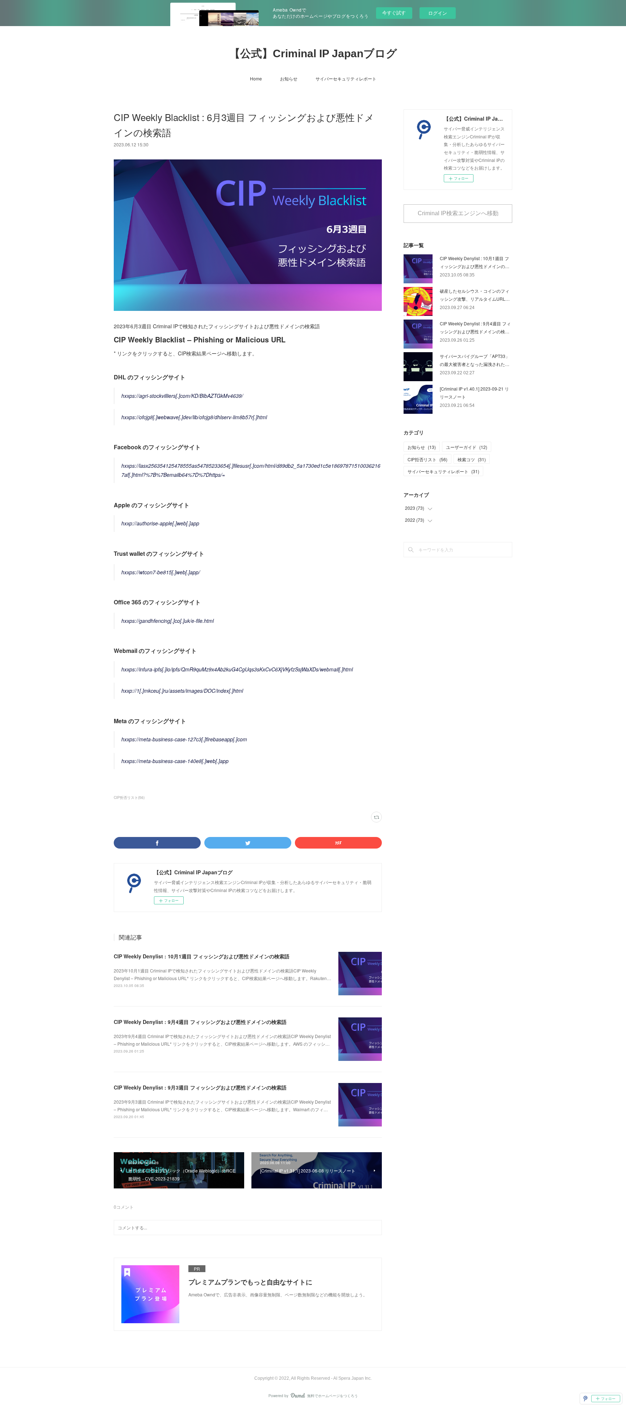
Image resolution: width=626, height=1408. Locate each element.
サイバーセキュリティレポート (346, 78)
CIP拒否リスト (427, 459)
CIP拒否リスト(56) (129, 797)
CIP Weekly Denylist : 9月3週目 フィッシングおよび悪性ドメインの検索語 (200, 1087)
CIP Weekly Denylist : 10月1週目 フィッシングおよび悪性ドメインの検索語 (201, 956)
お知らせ (288, 78)
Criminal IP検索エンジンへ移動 (458, 213)
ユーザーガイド (466, 447)
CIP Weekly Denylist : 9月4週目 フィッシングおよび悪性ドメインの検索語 (200, 1021)
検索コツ (472, 459)
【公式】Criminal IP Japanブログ (313, 53)
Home (256, 78)
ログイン (437, 12)
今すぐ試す (394, 12)
